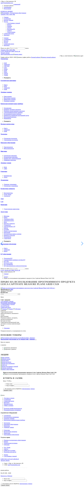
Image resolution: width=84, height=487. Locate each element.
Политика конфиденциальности (13, 408)
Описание (7, 328)
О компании (7, 18)
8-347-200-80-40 (14, 459)
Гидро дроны (7, 194)
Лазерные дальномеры (10, 184)
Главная (6, 17)
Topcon (6, 73)
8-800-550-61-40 (5, 459)
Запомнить (13, 347)
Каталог (6, 41)
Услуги (6, 21)
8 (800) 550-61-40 (15, 51)
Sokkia (6, 69)
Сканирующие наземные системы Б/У (14, 260)
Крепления (7, 232)
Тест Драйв (7, 447)
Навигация (7, 433)
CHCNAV (7, 66)
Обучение (18, 309)
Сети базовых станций (13, 23)
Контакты (6, 35)
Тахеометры (7, 415)
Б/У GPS (6, 261)
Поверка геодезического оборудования (15, 440)
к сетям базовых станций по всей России (8, 304)
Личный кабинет (36, 57)
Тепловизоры (7, 108)
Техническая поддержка (10, 443)
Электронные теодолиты (11, 140)
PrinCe (6, 85)
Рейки (5, 217)
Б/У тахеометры (8, 264)
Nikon (5, 72)
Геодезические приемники (11, 417)
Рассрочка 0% (11, 29)
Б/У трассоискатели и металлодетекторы (15, 266)
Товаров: (8, 14)
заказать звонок (5, 485)
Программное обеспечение (11, 434)
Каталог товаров (8, 20)
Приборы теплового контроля (12, 109)
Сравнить (13, 349)
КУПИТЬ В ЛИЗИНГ (7, 11)
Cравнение (16, 4)
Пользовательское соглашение (12, 410)
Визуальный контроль (10, 117)
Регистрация (7, 8)
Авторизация (7, 7)
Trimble (6, 75)
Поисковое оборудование (11, 424)
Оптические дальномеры (11, 186)
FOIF (5, 63)
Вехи (5, 222)
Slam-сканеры (8, 96)
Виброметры (7, 118)
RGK (5, 167)
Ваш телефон (10, 385)
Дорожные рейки (9, 219)
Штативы (6, 216)
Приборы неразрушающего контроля (14, 111)
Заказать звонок (5, 53)
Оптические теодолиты (10, 138)
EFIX (5, 86)
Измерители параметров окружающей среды (16, 115)
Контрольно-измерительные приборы (14, 420)
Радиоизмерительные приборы (12, 114)
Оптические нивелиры (10, 155)
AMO (5, 168)
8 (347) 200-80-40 (5, 51)
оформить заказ (8, 390)
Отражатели (7, 225)
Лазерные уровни (9, 427)
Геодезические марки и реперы (12, 234)
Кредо (5, 251)
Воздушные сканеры (10, 98)
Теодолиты (7, 423)
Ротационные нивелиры (11, 157)
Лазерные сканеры (9, 418)
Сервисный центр (9, 33)
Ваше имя (9, 384)
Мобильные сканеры (10, 99)
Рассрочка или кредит (10, 452)
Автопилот (7, 196)
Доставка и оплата (9, 398)
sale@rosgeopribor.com (7, 3)
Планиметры (7, 237)
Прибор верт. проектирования (12, 158)
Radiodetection (8, 175)
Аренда (6, 449)
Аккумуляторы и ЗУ (9, 226)
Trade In (9, 30)
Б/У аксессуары (8, 263)
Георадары (7, 430)
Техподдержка (11, 32)
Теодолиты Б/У (8, 258)
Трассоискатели (8, 147)
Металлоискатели (9, 148)
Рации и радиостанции (10, 231)
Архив (6, 276)
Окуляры (6, 229)
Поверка (9, 26)
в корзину (3, 345)
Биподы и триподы (9, 223)
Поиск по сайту (5, 48)
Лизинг (9, 27)
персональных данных (28, 388)
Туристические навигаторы (11, 209)
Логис (5, 177)
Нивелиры (7, 426)
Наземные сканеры (9, 101)
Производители (8, 404)
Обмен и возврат (8, 405)
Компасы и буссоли (9, 235)
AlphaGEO (7, 64)
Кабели (6, 228)
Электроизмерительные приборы (13, 112)
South (5, 70)
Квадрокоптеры (8, 193)
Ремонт (9, 24)
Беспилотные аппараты (10, 431)
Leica (5, 67)
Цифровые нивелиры (10, 160)
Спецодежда (7, 238)
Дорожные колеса (9, 220)
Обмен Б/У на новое (9, 450)
